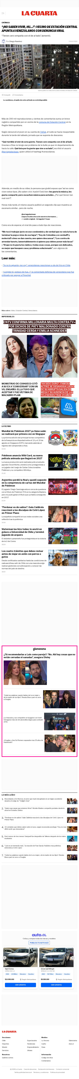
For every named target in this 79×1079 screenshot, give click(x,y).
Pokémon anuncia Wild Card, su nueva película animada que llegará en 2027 (22, 457)
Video (13, 310)
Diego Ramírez (15, 41)
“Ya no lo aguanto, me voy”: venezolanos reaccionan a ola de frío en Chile (36, 265)
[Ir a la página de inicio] (39, 13)
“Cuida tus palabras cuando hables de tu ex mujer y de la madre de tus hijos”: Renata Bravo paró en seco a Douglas (22, 697)
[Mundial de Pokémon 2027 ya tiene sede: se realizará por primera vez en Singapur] (62, 438)
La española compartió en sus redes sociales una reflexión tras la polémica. (22, 518)
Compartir (7, 95)
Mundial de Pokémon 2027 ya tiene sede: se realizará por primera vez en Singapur (24, 432)
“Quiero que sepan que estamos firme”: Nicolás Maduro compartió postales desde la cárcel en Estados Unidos (34, 809)
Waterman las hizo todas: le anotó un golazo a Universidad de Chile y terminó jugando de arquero (23, 532)
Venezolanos (32, 310)
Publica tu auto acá (39, 943)
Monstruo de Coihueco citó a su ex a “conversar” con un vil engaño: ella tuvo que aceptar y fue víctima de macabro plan (20, 389)
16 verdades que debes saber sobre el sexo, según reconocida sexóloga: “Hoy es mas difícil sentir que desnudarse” (35, 828)
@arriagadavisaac (10, 151)
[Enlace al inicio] (39, 649)
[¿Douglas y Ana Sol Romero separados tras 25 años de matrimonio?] (60, 744)
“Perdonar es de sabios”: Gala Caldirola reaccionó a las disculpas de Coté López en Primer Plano (23, 510)
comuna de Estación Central (52, 122)
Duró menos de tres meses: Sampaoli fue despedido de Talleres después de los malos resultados (35, 837)
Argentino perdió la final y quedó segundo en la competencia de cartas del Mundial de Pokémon (24, 483)
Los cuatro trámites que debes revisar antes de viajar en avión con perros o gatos (22, 554)
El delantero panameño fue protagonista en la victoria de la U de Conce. (24, 540)
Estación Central (21, 310)
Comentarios (18, 95)
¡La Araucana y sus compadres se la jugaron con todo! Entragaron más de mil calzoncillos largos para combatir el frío (23, 720)
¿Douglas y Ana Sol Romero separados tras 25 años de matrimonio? (23, 741)
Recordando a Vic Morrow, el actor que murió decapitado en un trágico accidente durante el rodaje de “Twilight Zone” (33, 800)
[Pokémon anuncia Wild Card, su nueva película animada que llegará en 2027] (62, 462)
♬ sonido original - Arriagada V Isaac (35, 219)
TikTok (43, 131)
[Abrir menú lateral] (3, 13)
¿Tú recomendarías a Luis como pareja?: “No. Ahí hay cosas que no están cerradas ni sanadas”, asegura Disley (39, 656)
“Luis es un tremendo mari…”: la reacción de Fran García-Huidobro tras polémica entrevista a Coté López (33, 847)
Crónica (6, 22)
